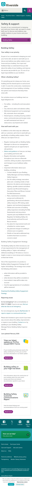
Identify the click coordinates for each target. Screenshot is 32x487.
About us (3, 451)
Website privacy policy (20, 456)
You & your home (10, 15)
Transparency (5, 459)
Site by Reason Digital (6, 476)
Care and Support (6, 447)
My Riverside (24, 311)
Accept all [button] (11, 484)
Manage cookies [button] (20, 484)
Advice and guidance (10, 151)
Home (2, 15)
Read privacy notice (22, 482)
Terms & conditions (6, 456)
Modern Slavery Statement (18, 459)
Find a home (4, 444)
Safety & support (20, 15)
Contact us (21, 322)
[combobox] (16, 40)
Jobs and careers (17, 447)
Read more (8, 358)
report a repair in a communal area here (13, 313)
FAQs (9, 451)
